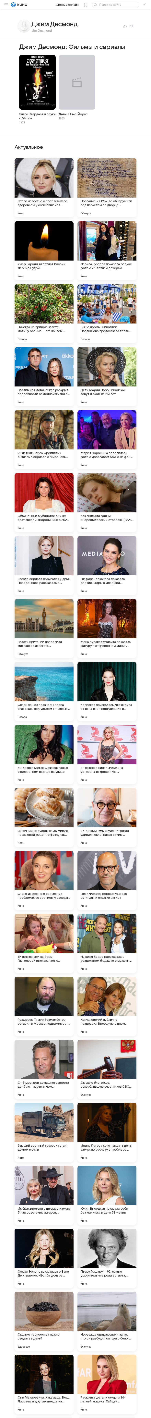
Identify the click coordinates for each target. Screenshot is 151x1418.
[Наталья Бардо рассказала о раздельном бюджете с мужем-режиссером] (106, 943)
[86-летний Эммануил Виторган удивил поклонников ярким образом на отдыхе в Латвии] (106, 817)
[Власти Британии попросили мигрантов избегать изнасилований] (44, 628)
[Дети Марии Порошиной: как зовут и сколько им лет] (106, 376)
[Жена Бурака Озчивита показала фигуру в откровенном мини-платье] (106, 628)
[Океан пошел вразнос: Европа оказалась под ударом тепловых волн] (44, 691)
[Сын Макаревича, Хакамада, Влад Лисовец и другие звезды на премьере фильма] (44, 1384)
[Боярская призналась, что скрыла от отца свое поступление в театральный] (106, 691)
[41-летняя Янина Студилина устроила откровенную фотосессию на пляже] (106, 754)
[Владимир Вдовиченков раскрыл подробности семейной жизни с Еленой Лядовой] (44, 376)
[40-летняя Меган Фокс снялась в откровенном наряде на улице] (44, 754)
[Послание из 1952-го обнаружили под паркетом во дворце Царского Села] (106, 187)
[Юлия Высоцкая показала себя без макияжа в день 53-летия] (106, 1195)
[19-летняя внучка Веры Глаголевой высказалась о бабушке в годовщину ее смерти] (44, 943)
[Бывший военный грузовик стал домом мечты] (44, 1132)
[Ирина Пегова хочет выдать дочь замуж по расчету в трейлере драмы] (106, 1132)
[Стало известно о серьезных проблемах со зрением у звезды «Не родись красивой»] (44, 880)
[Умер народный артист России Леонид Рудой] (44, 250)
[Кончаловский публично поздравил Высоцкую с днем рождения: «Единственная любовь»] (106, 1006)
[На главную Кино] (21, 4)
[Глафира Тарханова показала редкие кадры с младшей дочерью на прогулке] (106, 565)
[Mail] (13, 4)
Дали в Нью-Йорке (73, 114)
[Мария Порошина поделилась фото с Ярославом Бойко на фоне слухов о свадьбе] (106, 439)
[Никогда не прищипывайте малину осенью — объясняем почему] (44, 313)
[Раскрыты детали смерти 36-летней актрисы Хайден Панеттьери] (106, 1384)
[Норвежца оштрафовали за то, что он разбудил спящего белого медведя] (106, 1321)
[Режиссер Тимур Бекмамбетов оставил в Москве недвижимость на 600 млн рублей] (44, 1006)
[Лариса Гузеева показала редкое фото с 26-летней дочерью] (106, 250)
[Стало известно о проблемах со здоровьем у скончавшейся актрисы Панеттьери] (44, 187)
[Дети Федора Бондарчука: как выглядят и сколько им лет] (106, 880)
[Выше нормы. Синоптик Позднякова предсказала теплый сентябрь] (106, 313)
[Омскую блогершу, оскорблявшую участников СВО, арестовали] (106, 1069)
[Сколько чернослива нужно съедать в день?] (44, 1321)
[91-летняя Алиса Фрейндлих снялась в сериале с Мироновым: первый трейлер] (44, 439)
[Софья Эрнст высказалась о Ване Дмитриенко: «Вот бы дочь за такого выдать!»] (44, 1258)
